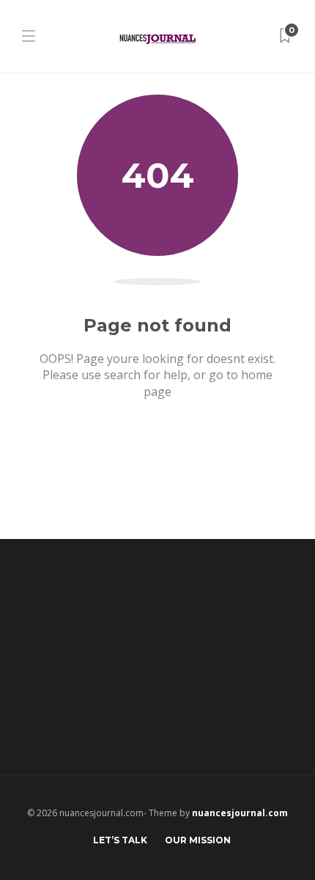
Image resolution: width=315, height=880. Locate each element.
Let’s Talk (120, 840)
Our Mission (198, 840)
